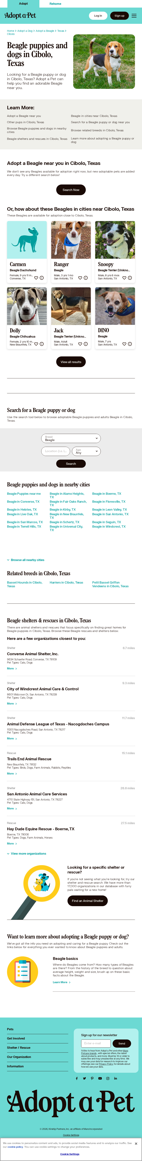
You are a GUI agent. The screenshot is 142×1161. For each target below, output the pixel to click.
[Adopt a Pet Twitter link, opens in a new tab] (85, 1078)
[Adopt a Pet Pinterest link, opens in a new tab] (93, 1078)
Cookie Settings (71, 1135)
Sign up (119, 15)
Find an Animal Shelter (87, 900)
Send (122, 1043)
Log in (98, 15)
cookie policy (15, 1146)
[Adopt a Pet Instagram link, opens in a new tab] (109, 1078)
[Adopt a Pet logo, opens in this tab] (71, 1107)
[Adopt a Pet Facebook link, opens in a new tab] (78, 1078)
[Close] (136, 1144)
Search (71, 463)
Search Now (71, 189)
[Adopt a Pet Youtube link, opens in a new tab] (101, 1078)
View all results (71, 362)
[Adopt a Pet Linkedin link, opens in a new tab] (116, 1078)
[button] (36, 278)
